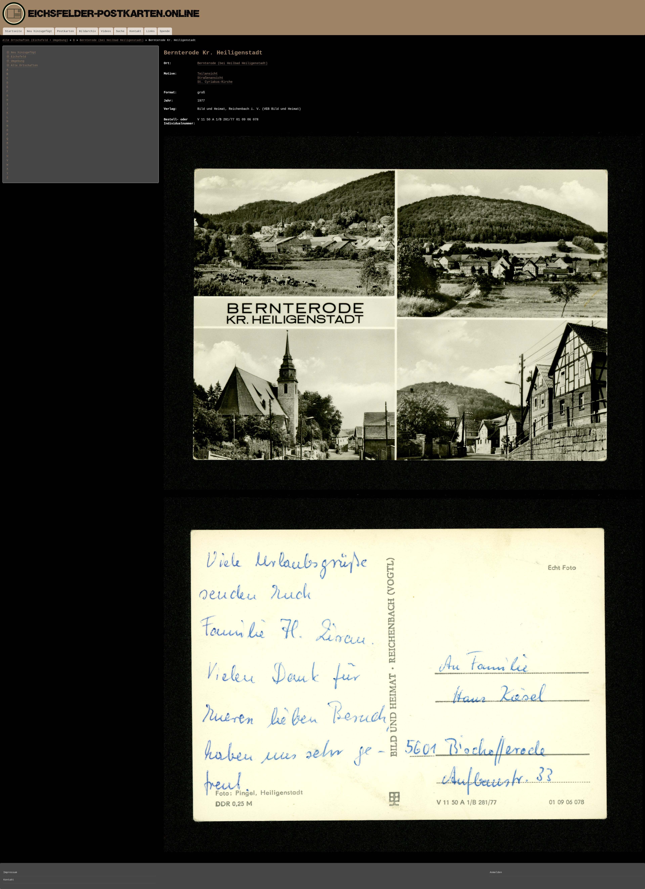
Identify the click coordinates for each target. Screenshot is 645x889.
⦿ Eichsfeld (16, 56)
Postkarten (65, 31)
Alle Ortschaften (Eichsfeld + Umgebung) (35, 40)
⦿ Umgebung (15, 61)
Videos (106, 31)
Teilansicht (207, 74)
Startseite (13, 31)
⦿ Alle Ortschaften (22, 65)
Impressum (10, 872)
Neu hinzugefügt (39, 31)
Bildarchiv (87, 31)
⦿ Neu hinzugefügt (21, 52)
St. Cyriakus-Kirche (214, 82)
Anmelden (496, 872)
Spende (165, 31)
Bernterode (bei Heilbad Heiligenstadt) (112, 40)
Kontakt (135, 31)
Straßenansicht (210, 78)
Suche (120, 31)
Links (150, 31)
